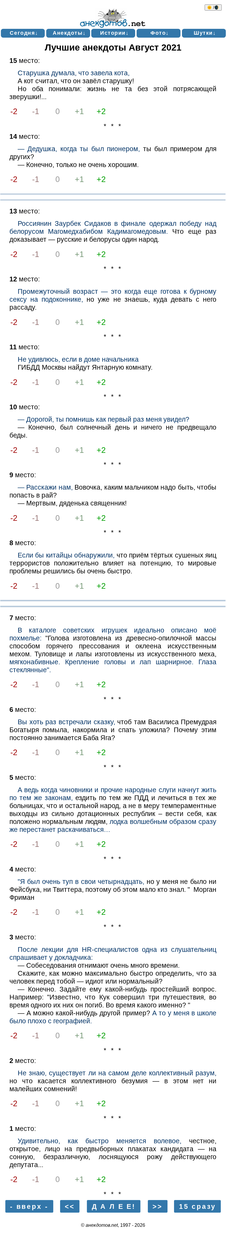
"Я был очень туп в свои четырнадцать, (81, 881)
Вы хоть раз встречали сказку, (66, 722)
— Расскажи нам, (45, 487)
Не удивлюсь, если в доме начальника (78, 359)
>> (158, 1206)
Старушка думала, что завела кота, (74, 73)
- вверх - (29, 1206)
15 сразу (197, 1206)
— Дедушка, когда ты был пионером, (79, 149)
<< (70, 1206)
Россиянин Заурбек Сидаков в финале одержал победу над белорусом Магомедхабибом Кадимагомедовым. (113, 227)
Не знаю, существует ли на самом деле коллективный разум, (117, 1073)
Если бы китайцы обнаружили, (66, 555)
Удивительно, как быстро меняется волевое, (99, 1141)
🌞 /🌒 (213, 7)
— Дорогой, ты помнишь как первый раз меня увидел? (103, 419)
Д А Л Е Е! (114, 1206)
